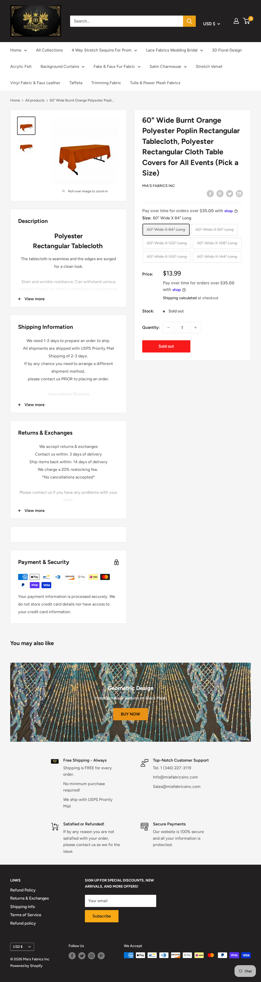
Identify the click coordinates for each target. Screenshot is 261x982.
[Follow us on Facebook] (72, 955)
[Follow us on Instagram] (91, 955)
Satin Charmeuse (165, 66)
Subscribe (102, 916)
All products (35, 100)
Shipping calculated (180, 298)
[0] (246, 21)
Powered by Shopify (26, 966)
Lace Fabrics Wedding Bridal (172, 50)
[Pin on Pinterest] (220, 193)
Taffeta (75, 82)
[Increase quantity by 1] (195, 327)
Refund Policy (23, 890)
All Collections (49, 50)
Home (15, 50)
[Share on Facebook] (210, 193)
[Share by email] (239, 193)
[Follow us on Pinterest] (101, 955)
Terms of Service (25, 914)
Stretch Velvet (209, 66)
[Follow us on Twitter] (81, 955)
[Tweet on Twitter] (229, 193)
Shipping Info (22, 906)
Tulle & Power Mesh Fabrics (155, 82)
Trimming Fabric (106, 82)
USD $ (18, 947)
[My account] (236, 21)
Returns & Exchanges (29, 898)
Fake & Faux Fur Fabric (114, 66)
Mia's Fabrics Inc (158, 186)
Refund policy (23, 923)
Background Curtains (60, 66)
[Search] (189, 21)
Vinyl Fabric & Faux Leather (35, 82)
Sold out (166, 346)
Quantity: (151, 327)
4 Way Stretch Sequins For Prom (102, 50)
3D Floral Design (227, 50)
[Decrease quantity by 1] (168, 327)
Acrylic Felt (21, 66)
